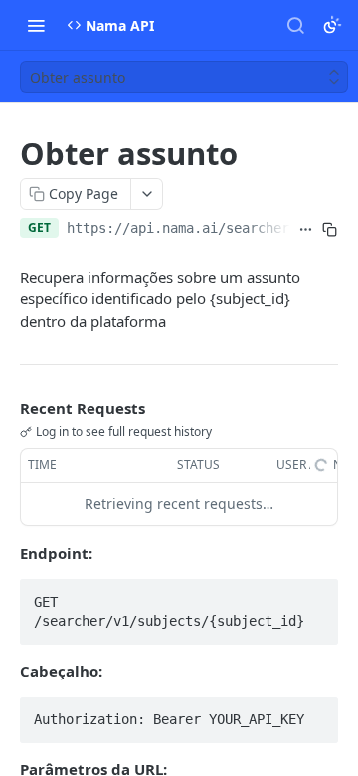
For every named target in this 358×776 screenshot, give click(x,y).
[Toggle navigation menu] (36, 25)
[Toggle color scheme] (332, 25)
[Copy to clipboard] (330, 230)
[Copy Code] (314, 596)
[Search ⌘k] (295, 25)
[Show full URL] (306, 230)
